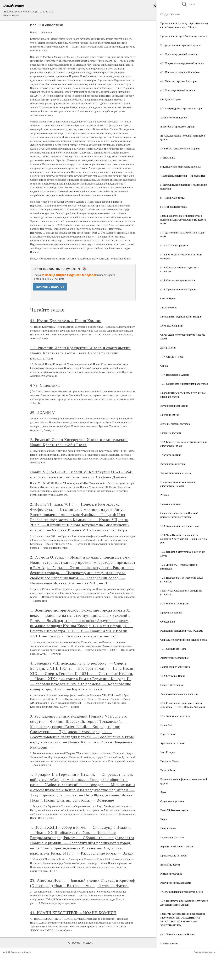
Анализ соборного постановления (179, 694)
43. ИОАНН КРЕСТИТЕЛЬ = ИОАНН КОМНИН (73, 912)
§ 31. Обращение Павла (173, 648)
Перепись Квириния (171, 325)
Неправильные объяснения (175, 666)
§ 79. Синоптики (45, 385)
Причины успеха (169, 414)
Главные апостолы (170, 432)
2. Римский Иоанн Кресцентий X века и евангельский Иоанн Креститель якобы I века (79, 442)
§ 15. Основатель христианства (177, 280)
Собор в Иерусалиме (171, 685)
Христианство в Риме (172, 743)
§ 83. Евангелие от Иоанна (18, 952)
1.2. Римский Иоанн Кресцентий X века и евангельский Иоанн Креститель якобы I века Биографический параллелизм (80, 353)
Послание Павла (169, 761)
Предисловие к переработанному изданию (183, 36)
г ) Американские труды (173, 206)
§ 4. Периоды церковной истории (178, 81)
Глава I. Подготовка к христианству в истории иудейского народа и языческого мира (183, 219)
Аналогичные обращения (174, 657)
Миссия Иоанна (169, 943)
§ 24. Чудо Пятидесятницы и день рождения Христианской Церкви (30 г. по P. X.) (183, 538)
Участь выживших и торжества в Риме (181, 891)
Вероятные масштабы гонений (177, 846)
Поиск (188, 4)
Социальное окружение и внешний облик (183, 639)
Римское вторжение (171, 873)
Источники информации (174, 405)
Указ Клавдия (167, 752)
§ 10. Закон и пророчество (174, 245)
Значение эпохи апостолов (175, 423)
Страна (164, 365)
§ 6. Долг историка (170, 99)
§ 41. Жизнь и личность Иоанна (177, 934)
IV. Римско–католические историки (180, 148)
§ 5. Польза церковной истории (177, 90)
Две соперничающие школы (175, 473)
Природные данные (171, 612)
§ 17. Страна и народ (171, 356)
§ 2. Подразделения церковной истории (182, 63)
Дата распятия (168, 347)
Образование (167, 621)
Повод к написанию (203, 952)
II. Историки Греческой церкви (177, 126)
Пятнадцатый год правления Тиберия (181, 316)
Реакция (164, 494)
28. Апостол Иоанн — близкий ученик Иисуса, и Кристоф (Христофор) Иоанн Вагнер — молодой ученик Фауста (82, 883)
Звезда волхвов (168, 307)
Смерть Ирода (168, 298)
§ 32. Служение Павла (172, 675)
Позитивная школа (170, 504)
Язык (163, 792)
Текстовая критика (170, 454)
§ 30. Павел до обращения (174, 603)
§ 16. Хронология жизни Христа (178, 289)
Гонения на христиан (172, 837)
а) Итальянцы (167, 157)
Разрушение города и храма (175, 882)
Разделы (88, 942)
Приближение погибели (173, 855)
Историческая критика (172, 463)
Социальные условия (172, 801)
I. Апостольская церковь (173, 117)
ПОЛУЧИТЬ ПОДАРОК (50, 286)
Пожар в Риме (168, 828)
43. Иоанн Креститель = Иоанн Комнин (65, 320)
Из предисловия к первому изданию (180, 45)
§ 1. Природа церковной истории (178, 54)
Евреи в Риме (167, 734)
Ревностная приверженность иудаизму (181, 630)
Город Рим (166, 725)
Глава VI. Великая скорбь (174, 810)
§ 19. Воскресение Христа (174, 374)
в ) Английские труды (172, 197)
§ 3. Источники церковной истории (180, 72)
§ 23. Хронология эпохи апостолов (179, 526)
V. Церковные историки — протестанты (182, 175)
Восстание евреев (170, 864)
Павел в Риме (167, 770)
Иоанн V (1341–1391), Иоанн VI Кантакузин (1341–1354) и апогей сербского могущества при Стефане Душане (81, 474)
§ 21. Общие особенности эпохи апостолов (184, 383)
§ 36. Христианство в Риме (175, 716)
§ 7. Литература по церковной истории (181, 108)
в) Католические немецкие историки (180, 166)
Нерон (163, 819)
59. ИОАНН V (42, 412)
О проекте (74, 942)
